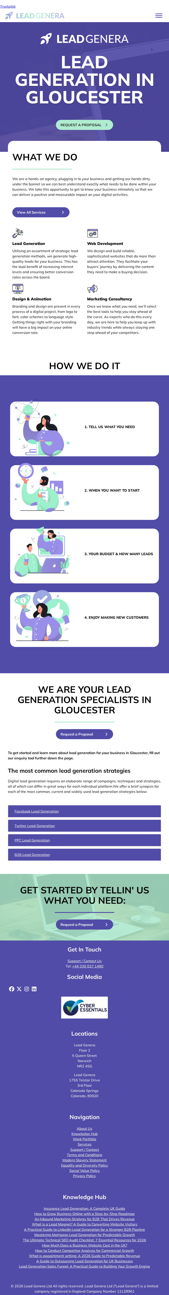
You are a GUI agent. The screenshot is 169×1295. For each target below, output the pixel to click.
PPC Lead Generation (32, 840)
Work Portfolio (84, 1139)
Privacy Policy (84, 1176)
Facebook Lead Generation (37, 811)
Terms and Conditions (84, 1155)
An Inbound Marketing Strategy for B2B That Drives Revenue (85, 1219)
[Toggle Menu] (158, 15)
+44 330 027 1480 (87, 966)
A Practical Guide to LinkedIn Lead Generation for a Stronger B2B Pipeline (84, 1229)
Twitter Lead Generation (35, 826)
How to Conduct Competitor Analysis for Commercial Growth (84, 1250)
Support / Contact (84, 1149)
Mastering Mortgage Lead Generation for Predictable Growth (84, 1235)
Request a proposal (81, 125)
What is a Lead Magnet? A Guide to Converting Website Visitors (84, 1224)
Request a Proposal (77, 734)
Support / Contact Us (85, 961)
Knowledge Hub (85, 1134)
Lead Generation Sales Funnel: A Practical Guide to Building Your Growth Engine (84, 1266)
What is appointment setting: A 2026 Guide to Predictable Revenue (84, 1256)
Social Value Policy (84, 1170)
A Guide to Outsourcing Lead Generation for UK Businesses (84, 1261)
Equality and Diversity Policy (84, 1165)
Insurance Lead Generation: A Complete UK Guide (84, 1208)
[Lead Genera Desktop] (34, 15)
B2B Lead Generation (32, 854)
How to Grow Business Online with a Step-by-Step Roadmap (84, 1214)
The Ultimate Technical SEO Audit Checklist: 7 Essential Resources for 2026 (84, 1240)
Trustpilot (8, 6)
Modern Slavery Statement (84, 1160)
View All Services (31, 212)
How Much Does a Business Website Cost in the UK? (84, 1245)
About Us (84, 1128)
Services (85, 1144)
